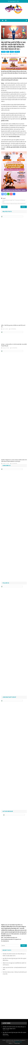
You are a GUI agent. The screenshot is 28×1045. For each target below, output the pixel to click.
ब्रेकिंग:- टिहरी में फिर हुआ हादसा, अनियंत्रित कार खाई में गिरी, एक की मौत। (13, 326)
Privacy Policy (17, 1043)
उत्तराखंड (3, 51)
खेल (7, 51)
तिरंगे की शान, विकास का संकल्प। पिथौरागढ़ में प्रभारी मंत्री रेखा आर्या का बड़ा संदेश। (15, 973)
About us (11, 1043)
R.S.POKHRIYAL (14, 54)
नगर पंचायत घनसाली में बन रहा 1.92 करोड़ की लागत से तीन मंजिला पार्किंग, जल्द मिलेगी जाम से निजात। (24, 206)
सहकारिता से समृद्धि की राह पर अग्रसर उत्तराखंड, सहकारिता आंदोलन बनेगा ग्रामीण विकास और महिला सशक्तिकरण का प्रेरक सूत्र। (14, 460)
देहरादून (12, 51)
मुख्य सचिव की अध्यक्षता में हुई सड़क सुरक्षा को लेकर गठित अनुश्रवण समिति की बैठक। (14, 959)
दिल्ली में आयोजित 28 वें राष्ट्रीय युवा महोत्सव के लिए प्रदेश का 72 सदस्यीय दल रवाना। (5, 206)
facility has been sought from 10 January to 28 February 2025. (13, 201)
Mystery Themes (18, 1041)
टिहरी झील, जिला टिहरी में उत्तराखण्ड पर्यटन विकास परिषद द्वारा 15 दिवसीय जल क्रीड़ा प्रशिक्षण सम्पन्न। (14, 954)
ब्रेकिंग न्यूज (17, 51)
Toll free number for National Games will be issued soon (13, 203)
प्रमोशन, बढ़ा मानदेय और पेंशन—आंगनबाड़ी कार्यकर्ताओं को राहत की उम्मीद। (14, 968)
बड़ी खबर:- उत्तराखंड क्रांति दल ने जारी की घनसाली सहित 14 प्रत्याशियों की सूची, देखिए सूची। (14, 345)
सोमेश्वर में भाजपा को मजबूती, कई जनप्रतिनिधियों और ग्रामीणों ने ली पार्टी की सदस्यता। (14, 963)
